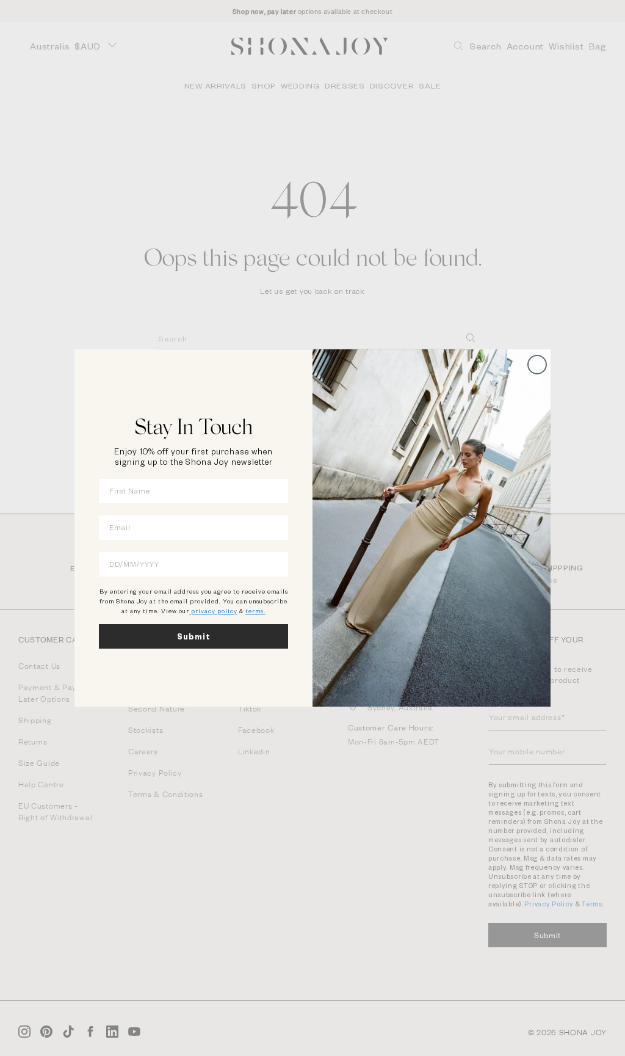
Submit (194, 636)
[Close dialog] (537, 364)
